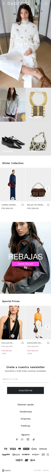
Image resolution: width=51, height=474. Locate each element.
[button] (40, 3)
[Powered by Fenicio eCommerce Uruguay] (6, 470)
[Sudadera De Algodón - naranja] (38, 323)
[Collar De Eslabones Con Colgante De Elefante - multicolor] (12, 323)
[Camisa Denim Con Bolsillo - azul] (12, 185)
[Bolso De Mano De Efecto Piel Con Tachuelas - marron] (38, 185)
